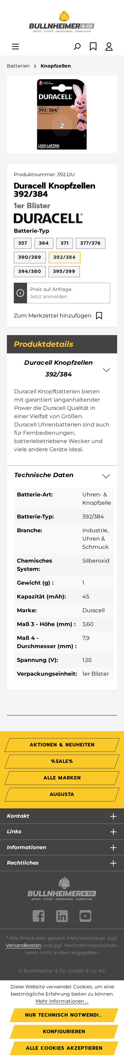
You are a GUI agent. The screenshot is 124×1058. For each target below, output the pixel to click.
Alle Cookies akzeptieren (64, 1048)
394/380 (29, 271)
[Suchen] (76, 47)
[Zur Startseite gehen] (62, 22)
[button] (62, 475)
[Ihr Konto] (109, 47)
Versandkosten (23, 945)
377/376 (90, 243)
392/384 (64, 257)
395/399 (64, 271)
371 (65, 243)
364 (44, 243)
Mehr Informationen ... (62, 1001)
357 (22, 243)
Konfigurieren (64, 1031)
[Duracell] (48, 218)
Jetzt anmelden (48, 296)
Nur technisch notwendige (65, 1015)
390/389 (29, 257)
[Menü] (15, 47)
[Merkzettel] (93, 47)
